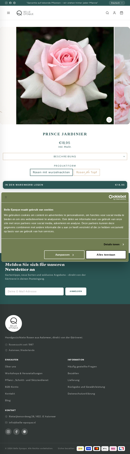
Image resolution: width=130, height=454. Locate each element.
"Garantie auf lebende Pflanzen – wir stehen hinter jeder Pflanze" (62, 3)
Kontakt (10, 393)
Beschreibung (65, 156)
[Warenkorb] (121, 12)
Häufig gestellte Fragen (82, 366)
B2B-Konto (12, 386)
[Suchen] (107, 12)
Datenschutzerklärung (81, 393)
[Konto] (114, 12)
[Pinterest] (14, 3)
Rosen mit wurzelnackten (51, 172)
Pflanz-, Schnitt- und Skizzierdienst (27, 380)
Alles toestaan (106, 254)
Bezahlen (73, 373)
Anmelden (76, 291)
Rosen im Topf (86, 172)
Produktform (65, 165)
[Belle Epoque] (25, 12)
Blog (7, 400)
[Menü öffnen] (8, 12)
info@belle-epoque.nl (22, 422)
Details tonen (112, 244)
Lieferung (74, 380)
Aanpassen (62, 254)
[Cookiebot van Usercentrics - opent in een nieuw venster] (111, 197)
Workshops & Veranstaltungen (23, 373)
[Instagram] (6, 3)
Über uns (10, 366)
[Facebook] (10, 3)
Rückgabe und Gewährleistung (86, 386)
